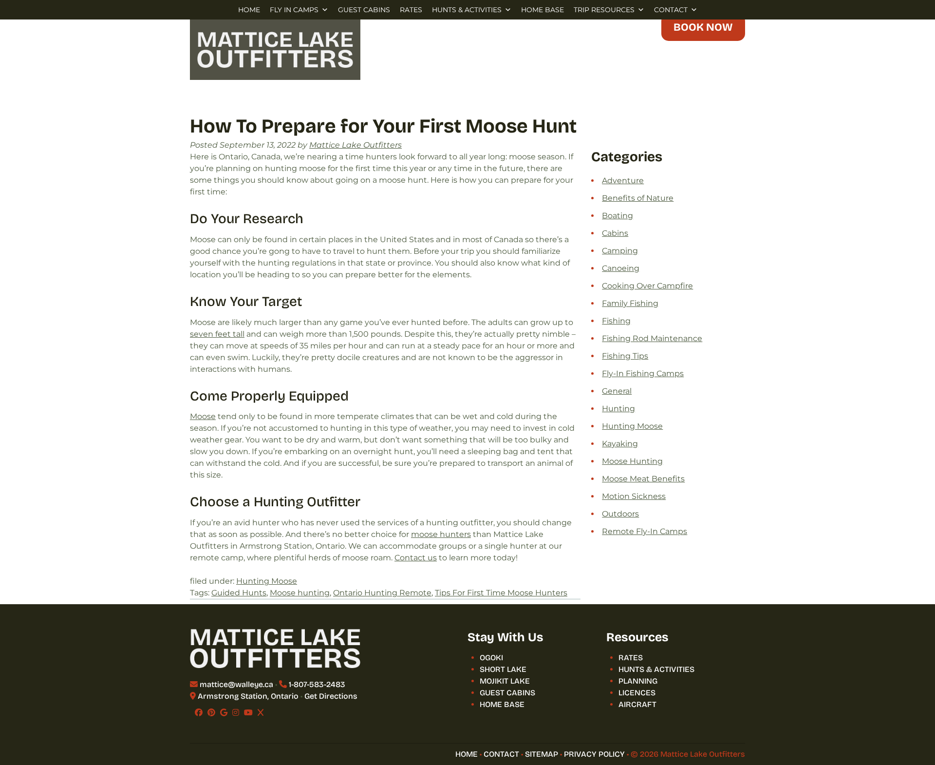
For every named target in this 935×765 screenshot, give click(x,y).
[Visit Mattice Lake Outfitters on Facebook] (199, 712)
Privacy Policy (594, 754)
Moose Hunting (632, 461)
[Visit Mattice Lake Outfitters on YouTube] (248, 712)
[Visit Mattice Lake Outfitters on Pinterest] (211, 712)
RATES (411, 9)
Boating (617, 215)
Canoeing (620, 268)
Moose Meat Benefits (643, 478)
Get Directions (330, 696)
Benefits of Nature (637, 198)
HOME (249, 9)
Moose (203, 416)
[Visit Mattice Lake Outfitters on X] (260, 712)
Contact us (415, 557)
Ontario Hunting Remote (382, 592)
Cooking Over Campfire (647, 285)
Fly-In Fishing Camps (643, 373)
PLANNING (637, 681)
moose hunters (441, 534)
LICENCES (636, 692)
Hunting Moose (266, 581)
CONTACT (671, 9)
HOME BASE (542, 9)
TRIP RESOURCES (604, 9)
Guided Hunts (238, 592)
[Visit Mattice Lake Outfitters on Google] (223, 712)
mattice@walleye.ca (236, 684)
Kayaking (620, 443)
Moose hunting (300, 592)
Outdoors (620, 513)
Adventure (623, 180)
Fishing (616, 320)
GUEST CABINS (364, 9)
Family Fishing (630, 303)
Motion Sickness (634, 496)
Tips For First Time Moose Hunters (501, 592)
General (617, 391)
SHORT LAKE (503, 669)
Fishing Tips (625, 356)
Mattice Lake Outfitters (355, 145)
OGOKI (491, 657)
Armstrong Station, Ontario (248, 696)
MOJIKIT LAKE (505, 681)
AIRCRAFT (637, 704)
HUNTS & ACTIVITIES (467, 9)
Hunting (618, 408)
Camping (620, 250)
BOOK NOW (703, 27)
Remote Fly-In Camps (644, 531)
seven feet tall (217, 334)
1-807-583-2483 (317, 684)
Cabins (615, 233)
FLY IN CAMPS (294, 9)
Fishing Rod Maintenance (652, 338)
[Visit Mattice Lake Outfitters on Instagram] (235, 712)
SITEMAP (541, 754)
